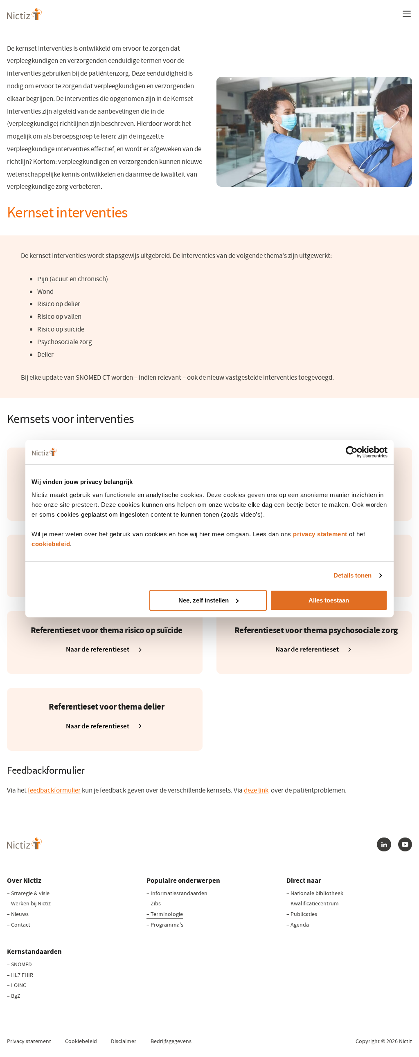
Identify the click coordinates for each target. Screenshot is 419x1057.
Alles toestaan (329, 600)
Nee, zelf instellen (203, 600)
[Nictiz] (24, 14)
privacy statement (320, 534)
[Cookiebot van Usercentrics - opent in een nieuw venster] (351, 452)
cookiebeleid (51, 543)
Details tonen (352, 575)
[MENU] (406, 14)
